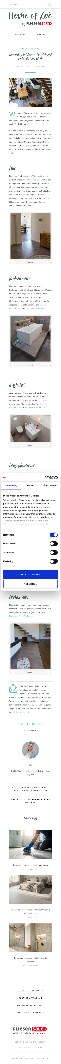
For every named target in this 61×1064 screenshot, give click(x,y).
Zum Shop (41, 34)
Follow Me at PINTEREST (30, 1013)
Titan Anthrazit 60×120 (36, 308)
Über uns (19, 1042)
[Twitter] (21, 724)
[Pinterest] (39, 724)
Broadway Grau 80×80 (32, 179)
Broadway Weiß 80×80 (34, 407)
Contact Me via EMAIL (30, 998)
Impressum (41, 1042)
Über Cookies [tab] (50, 485)
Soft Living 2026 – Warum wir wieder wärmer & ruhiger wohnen (31, 911)
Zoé (20, 66)
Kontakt (29, 1042)
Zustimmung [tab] (11, 485)
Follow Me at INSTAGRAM (30, 991)
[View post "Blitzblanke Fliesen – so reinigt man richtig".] (30, 844)
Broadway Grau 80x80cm (20, 616)
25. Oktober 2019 (35, 66)
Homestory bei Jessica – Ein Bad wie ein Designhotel (30, 960)
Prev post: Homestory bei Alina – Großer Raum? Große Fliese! (30, 789)
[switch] (54, 543)
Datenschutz (25, 1047)
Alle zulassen (30, 574)
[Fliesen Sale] (30, 18)
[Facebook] (27, 724)
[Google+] (33, 724)
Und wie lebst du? (30, 49)
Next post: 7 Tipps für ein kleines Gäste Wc (30, 801)
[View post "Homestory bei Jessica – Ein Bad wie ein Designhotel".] (30, 937)
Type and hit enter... (17, 4)
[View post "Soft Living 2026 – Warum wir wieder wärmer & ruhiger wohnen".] (30, 889)
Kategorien (20, 34)
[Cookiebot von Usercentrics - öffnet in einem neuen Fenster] (45, 477)
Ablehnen (30, 584)
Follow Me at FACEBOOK (30, 1005)
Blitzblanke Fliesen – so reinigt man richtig (30, 864)
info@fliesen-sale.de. (21, 712)
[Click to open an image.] (30, 92)
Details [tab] (30, 485)
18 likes (31, 731)
